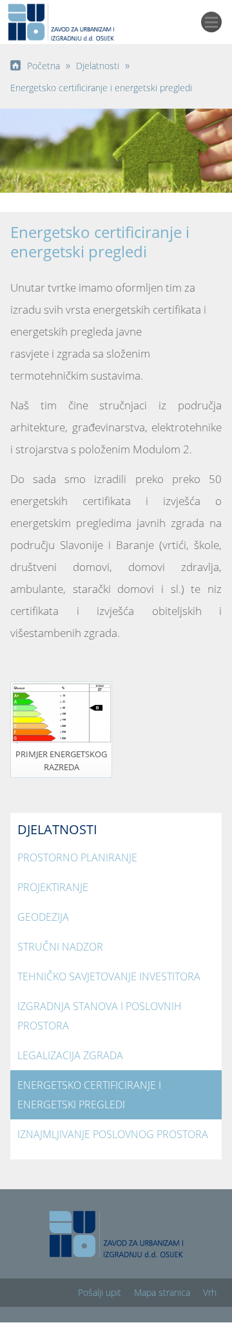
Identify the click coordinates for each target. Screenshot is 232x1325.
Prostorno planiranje (77, 857)
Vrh (210, 1292)
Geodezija (43, 917)
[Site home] (61, 22)
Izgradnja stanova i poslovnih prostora (99, 1016)
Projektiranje (52, 887)
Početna (43, 66)
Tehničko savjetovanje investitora (108, 976)
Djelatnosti (97, 66)
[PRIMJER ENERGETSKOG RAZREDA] (61, 713)
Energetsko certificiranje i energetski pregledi (101, 88)
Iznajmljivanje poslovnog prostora (112, 1134)
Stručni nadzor (60, 947)
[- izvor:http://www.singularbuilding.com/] (116, 151)
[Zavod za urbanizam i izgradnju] (116, 1234)
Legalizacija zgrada (70, 1055)
